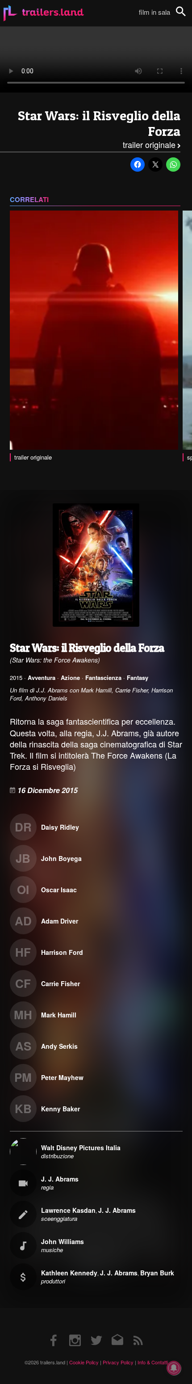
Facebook (54, 1331)
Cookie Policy (84, 1362)
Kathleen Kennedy (69, 1272)
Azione (70, 677)
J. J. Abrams (60, 1178)
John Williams (62, 1241)
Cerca (187, 16)
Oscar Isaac (59, 889)
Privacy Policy (118, 1362)
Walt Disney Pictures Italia (81, 1147)
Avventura (41, 677)
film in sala (154, 12)
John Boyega (61, 858)
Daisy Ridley (60, 827)
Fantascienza (103, 677)
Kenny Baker (60, 1108)
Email (117, 1331)
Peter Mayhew (62, 1077)
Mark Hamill (58, 1014)
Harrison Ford (62, 952)
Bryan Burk (157, 1272)
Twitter (96, 1331)
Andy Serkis (59, 1046)
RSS (138, 1331)
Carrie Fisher (60, 983)
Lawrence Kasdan (68, 1210)
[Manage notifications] (174, 1368)
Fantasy (137, 677)
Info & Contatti (153, 1362)
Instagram (75, 1331)
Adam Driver (59, 920)
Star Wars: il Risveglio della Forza (99, 123)
